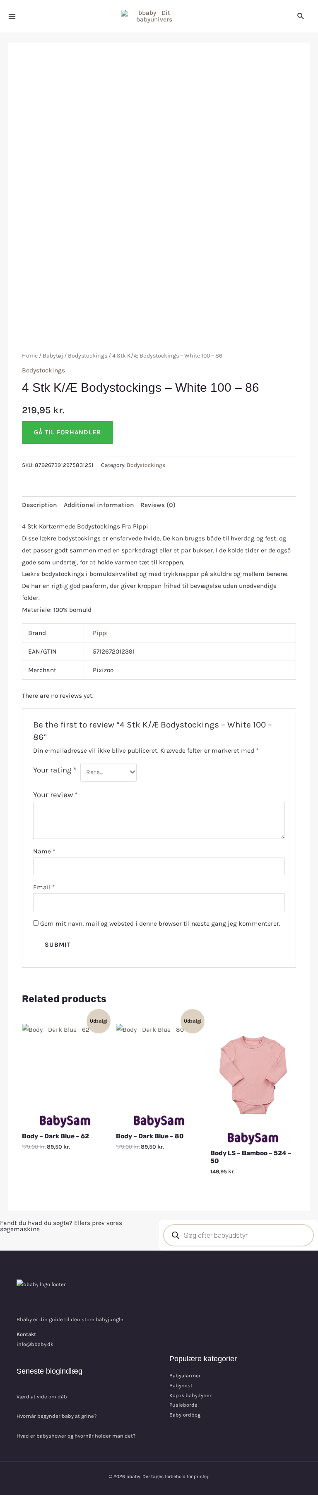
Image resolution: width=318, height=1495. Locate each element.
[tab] (39, 505)
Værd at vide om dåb (42, 1396)
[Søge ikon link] (301, 16)
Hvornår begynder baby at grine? (56, 1416)
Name (44, 851)
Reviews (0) (158, 505)
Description (39, 505)
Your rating (55, 770)
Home (30, 355)
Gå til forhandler (67, 432)
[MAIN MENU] (12, 16)
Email (44, 887)
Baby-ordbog (184, 1415)
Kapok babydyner (190, 1395)
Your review (55, 794)
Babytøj (53, 355)
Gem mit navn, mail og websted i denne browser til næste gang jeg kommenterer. (160, 923)
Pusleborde (183, 1405)
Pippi (100, 633)
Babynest (181, 1385)
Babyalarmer (185, 1375)
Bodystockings (87, 355)
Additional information (99, 505)
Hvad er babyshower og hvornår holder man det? (76, 1436)
